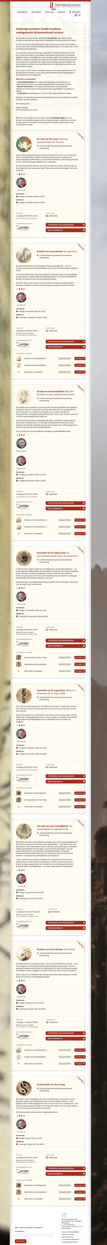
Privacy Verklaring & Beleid (70, 1232)
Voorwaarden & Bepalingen (70, 1239)
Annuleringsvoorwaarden (70, 1242)
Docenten (36, 12)
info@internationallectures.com (72, 1226)
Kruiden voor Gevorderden (57, 251)
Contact (61, 12)
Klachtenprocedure (68, 1234)
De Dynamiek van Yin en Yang (35, 657)
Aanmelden (20, 1241)
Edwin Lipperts (21, 451)
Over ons (49, 12)
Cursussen (22, 12)
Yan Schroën (21, 190)
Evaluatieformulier (67, 1237)
